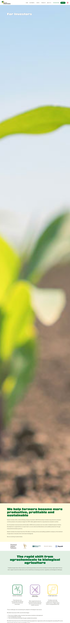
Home (27, 2)
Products (43, 2)
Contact (63, 2)
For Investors (56, 2)
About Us (49, 2)
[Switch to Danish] (67, 3)
